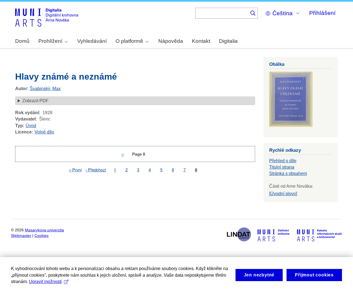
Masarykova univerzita (44, 230)
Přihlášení (322, 13)
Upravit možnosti (45, 281)
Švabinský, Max (45, 88)
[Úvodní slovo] (283, 193)
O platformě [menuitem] (129, 41)
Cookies (41, 236)
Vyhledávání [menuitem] (92, 41)
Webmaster (21, 236)
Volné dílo (44, 132)
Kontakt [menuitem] (201, 41)
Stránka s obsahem (288, 173)
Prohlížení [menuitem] (50, 41)
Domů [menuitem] (22, 41)
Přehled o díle (282, 160)
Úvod (31, 125)
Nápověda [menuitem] (170, 41)
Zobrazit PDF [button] (35, 100)
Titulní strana (281, 167)
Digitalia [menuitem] (228, 41)
